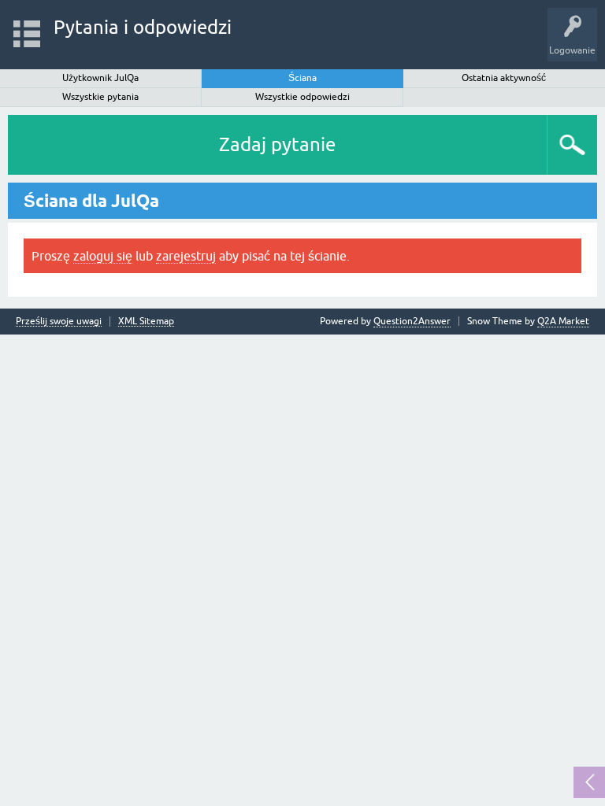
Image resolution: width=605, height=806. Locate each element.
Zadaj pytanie (277, 144)
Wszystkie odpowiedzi (302, 96)
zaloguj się (102, 256)
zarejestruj (186, 256)
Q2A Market (563, 321)
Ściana (302, 77)
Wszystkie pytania (100, 96)
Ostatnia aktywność (504, 77)
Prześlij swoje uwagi (59, 321)
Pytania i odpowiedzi (143, 27)
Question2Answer (412, 321)
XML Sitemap (146, 321)
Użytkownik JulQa (100, 77)
